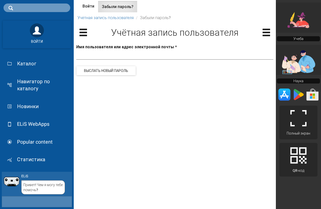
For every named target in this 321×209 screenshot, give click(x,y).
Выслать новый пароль (106, 71)
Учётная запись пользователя (105, 17)
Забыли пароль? (119, 8)
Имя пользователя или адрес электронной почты (126, 47)
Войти (88, 6)
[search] (37, 8)
